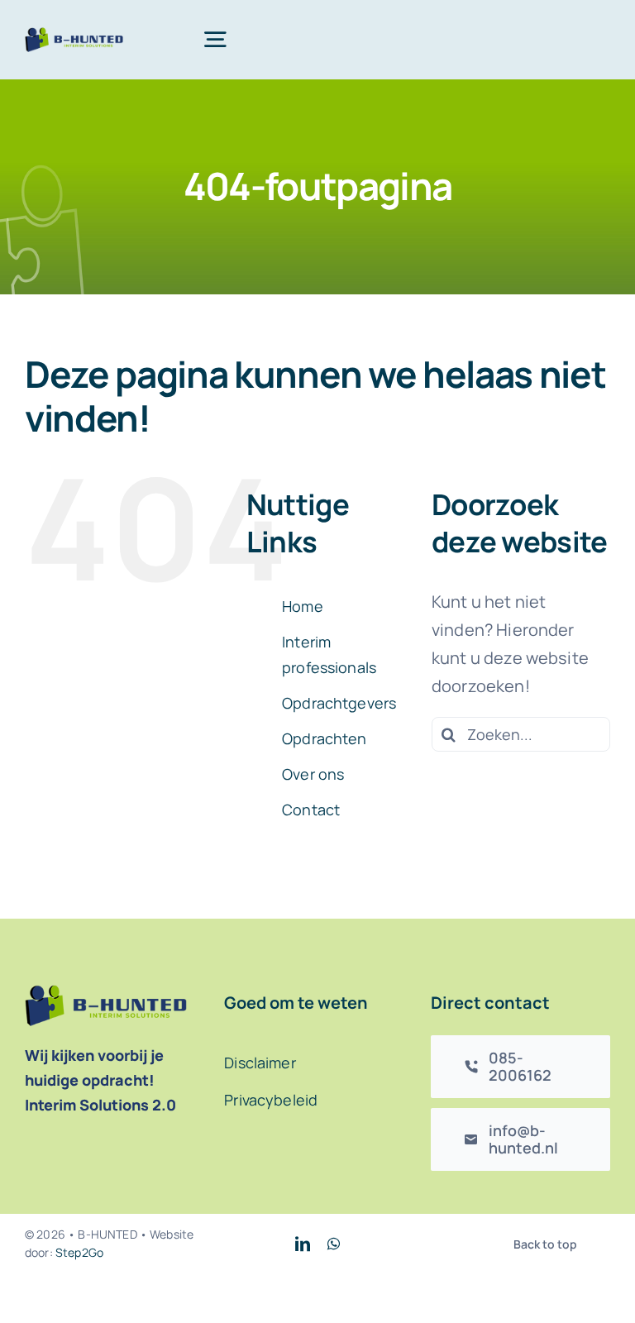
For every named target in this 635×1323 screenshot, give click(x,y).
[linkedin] (302, 1243)
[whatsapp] (333, 1243)
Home (302, 606)
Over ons (313, 774)
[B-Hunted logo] (74, 35)
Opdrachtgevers (339, 703)
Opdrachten (324, 738)
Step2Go (79, 1252)
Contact (311, 809)
